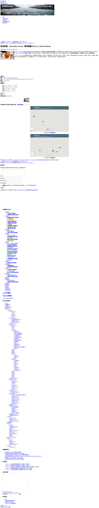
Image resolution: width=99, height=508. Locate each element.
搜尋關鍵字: (5, 494)
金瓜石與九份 (17, 370)
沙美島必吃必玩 (10, 257)
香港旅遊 (7, 261)
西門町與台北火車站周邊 (19, 346)
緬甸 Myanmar (12, 404)
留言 (1, 176)
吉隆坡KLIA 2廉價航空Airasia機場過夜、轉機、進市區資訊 (22, 466)
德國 (10, 429)
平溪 (15, 366)
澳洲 (38, 159)
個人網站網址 (3, 183)
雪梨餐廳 (47, 159)
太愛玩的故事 (5, 18)
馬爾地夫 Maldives (13, 415)
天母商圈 (16, 338)
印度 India (12, 323)
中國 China (12, 311)
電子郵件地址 (3, 180)
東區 (15, 342)
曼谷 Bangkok (14, 396)
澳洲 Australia (5, 159)
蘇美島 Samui (14, 403)
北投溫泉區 (16, 335)
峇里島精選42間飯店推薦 (12, 236)
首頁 (4, 17)
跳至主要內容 (3, 1)
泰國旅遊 (7, 242)
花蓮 (13, 374)
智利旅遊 (7, 287)
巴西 (10, 440)
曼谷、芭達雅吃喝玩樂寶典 (12, 243)
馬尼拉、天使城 (15, 412)
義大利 (11, 434)
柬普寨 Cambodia (13, 390)
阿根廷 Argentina (13, 444)
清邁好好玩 (9, 254)
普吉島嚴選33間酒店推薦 (12, 251)
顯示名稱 (2, 178)
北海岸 (15, 363)
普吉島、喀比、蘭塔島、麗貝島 (18, 394)
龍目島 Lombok (15, 322)
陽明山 (15, 348)
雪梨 (44, 159)
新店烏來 (16, 367)
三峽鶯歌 (16, 360)
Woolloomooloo (33, 159)
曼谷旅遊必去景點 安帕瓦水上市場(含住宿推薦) (14, 459)
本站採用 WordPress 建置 (5, 506)
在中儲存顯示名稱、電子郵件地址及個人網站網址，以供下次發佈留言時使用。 (19, 185)
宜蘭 (13, 352)
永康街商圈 (16, 344)
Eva (5, 303)
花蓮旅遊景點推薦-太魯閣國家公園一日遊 (19, 468)
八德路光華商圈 (17, 334)
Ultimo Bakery (27, 159)
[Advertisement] (49, 32)
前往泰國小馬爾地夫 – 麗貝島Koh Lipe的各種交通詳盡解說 (17, 454)
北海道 (13, 382)
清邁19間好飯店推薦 (11, 255)
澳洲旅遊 (41, 159)
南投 (13, 326)
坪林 (15, 364)
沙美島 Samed (14, 397)
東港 (15, 357)
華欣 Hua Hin (14, 401)
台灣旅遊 (7, 268)
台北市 (13, 330)
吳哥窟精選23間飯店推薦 (12, 266)
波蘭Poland (12, 431)
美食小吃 (16, 345)
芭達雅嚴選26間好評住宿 (12, 246)
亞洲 (8, 309)
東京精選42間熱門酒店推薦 (12, 217)
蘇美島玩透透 (10, 247)
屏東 (13, 353)
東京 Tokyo (14, 388)
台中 (13, 327)
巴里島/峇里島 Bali (15, 319)
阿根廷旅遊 (7, 284)
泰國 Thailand (12, 393)
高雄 (13, 377)
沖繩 (13, 389)
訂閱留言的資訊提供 (9, 501)
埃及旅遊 (7, 283)
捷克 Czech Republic (13, 430)
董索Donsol (14, 409)
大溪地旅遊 (7, 288)
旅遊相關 (9, 422)
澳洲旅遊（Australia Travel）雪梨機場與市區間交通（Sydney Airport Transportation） (17, 42)
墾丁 (15, 355)
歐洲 (8, 423)
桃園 (13, 372)
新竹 (13, 371)
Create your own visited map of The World (10, 492)
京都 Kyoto (14, 381)
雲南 (13, 315)
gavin (16, 49)
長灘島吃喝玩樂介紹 (11, 275)
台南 (13, 349)
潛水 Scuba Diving (10, 437)
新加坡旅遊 (7, 229)
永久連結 (56, 159)
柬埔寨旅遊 (7, 264)
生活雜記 (7, 305)
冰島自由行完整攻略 (11, 213)
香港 (13, 316)
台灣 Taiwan (12, 324)
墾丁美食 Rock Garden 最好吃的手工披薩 (13, 452)
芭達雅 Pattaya (15, 400)
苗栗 (13, 375)
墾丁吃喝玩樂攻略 (11, 270)
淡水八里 (16, 368)
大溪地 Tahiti (12, 418)
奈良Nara (14, 386)
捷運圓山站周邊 (17, 340)
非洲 (8, 445)
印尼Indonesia (12, 318)
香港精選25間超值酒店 (11, 262)
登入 (6, 499)
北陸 (13, 383)
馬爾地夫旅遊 (8, 290)
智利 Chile (12, 441)
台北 (13, 329)
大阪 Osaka (14, 385)
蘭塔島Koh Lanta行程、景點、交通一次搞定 (14, 457)
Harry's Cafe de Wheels (15, 159)
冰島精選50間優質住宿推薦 (12, 214)
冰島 (10, 425)
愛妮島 (13, 408)
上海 (13, 312)
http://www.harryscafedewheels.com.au (10, 77)
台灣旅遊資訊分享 (6, 21)
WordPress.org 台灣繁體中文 (10, 503)
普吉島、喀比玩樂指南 (11, 250)
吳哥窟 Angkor (15, 392)
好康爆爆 (7, 304)
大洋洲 (8, 416)
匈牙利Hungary (13, 426)
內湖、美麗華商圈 (18, 333)
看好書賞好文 (8, 307)
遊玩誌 (6, 308)
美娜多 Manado (15, 320)
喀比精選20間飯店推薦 (11, 253)
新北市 (13, 359)
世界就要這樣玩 (20, 104)
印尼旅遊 (7, 233)
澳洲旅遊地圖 (53, 132)
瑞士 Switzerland (13, 433)
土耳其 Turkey (12, 427)
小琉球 (15, 356)
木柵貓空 (16, 341)
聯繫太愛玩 (5, 22)
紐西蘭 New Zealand (14, 420)
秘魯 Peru (11, 442)
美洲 (8, 438)
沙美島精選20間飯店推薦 (12, 258)
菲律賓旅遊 (7, 273)
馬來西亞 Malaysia (13, 414)
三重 (15, 361)
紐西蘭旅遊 (7, 279)
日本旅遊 (7, 216)
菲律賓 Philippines (13, 405)
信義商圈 (16, 331)
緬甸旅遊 (7, 277)
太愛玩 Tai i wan (3, 2)
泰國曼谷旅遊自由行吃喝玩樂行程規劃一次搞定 (14, 453)
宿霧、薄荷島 (14, 407)
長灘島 (13, 411)
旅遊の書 (4, 20)
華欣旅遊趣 (9, 259)
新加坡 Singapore (13, 378)
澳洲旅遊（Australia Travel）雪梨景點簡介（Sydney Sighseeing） (13, 41)
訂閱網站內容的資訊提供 (10, 500)
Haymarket (22, 159)
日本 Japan (12, 379)
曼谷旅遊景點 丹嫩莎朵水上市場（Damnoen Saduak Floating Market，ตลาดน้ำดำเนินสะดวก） (23, 456)
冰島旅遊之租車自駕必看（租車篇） (18, 464)
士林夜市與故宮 (17, 337)
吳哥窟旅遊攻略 (10, 265)
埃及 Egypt (12, 446)
